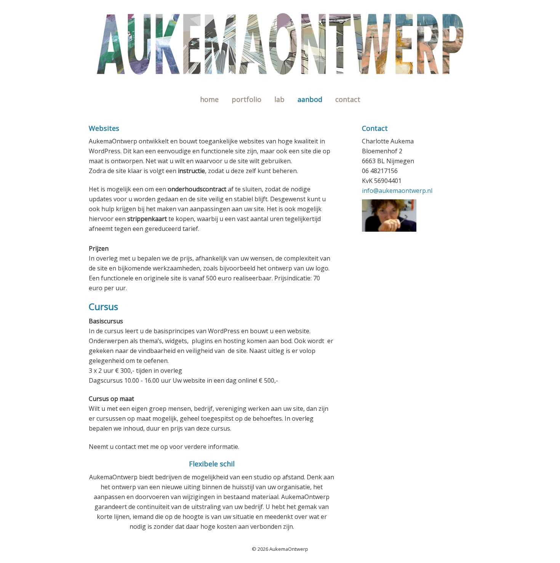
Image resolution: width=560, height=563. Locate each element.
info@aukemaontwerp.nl (397, 190)
